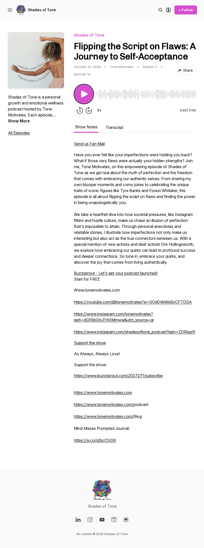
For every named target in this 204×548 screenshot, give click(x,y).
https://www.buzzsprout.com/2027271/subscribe (118, 375)
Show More (19, 120)
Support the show (90, 342)
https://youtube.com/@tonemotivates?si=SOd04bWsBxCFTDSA (133, 301)
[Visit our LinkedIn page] (78, 519)
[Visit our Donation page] (125, 519)
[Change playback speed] (99, 110)
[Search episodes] (160, 10)
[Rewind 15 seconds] (79, 110)
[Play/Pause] (84, 94)
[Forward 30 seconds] (88, 110)
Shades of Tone (42, 10)
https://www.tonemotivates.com (103, 392)
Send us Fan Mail (89, 143)
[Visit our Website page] (113, 519)
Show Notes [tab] (86, 126)
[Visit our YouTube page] (102, 519)
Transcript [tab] (114, 127)
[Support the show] (168, 10)
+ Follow (185, 10)
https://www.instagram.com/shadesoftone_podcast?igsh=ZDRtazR (134, 331)
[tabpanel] (135, 294)
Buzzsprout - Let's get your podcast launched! (115, 273)
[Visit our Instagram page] (90, 519)
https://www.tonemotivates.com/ (104, 404)
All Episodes (19, 132)
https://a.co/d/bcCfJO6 (95, 440)
